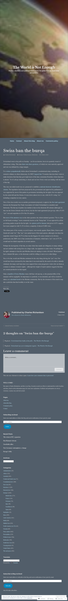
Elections (5, 487)
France (7, 498)
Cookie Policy (29, 598)
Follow (7, 426)
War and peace (7, 551)
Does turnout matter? (57, 326)
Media (5, 520)
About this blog (29, 141)
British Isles (9, 495)
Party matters (6, 531)
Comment (59, 369)
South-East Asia (7, 542)
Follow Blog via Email (10, 415)
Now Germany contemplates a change (14, 448)
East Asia (5, 484)
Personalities (6, 534)
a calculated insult (14, 279)
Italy (7, 504)
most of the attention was (14, 218)
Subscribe (8, 586)
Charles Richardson (10, 154)
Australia (5, 476)
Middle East (6, 523)
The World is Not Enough (34, 67)
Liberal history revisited (11, 326)
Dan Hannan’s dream (9, 441)
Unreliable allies (8, 444)
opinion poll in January (39, 223)
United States (6, 548)
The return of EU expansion (11, 437)
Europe (21, 154)
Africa (5, 473)
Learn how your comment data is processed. (40, 375)
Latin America (7, 518)
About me (40, 141)
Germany (8, 501)
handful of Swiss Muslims (16, 274)
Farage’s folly (7, 451)
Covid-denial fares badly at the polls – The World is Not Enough (30, 341)
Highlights (6, 512)
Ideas (4, 515)
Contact (19, 141)
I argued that (38, 174)
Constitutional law (8, 482)
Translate (15, 563)
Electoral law (6, 490)
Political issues (27, 154)
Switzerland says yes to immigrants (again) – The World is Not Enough (32, 346)
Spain (7, 509)
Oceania (5, 529)
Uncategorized (7, 545)
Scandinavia (9, 506)
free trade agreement (58, 202)
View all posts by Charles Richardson (21, 315)
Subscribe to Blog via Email (12, 574)
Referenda (34, 154)
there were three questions (30, 164)
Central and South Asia (9, 479)
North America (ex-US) (9, 526)
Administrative (7, 471)
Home (12, 141)
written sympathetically (13, 171)
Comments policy (52, 141)
